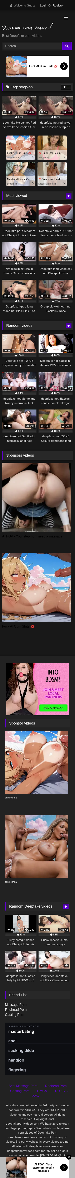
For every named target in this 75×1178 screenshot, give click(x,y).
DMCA (42, 1091)
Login (43, 5)
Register (58, 5)
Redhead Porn (16, 1009)
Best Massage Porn (23, 1086)
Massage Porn (15, 1004)
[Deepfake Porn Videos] (30, 22)
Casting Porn (14, 1015)
